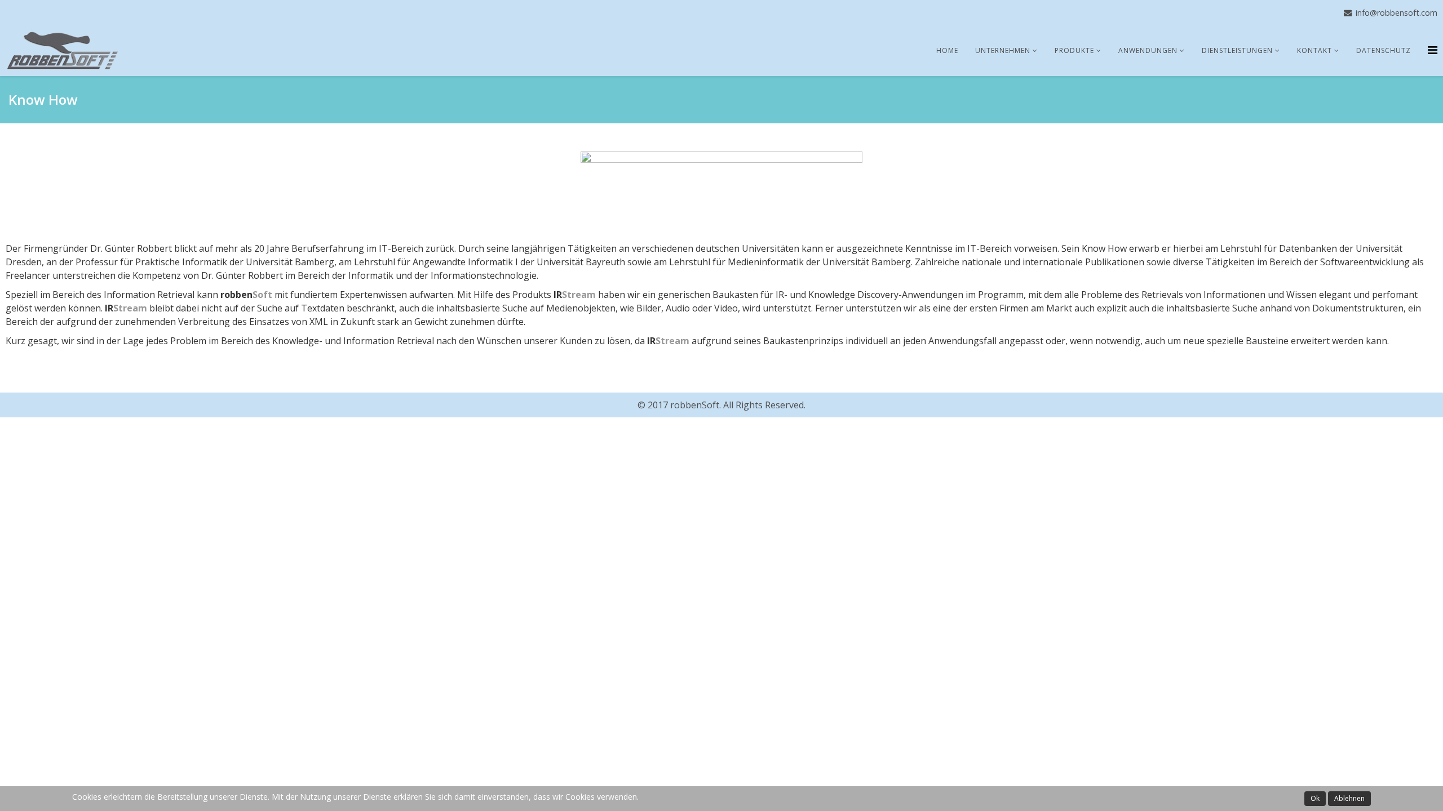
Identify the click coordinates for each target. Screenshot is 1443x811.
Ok (1315, 798)
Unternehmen (1002, 50)
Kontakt (1314, 50)
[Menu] (1432, 49)
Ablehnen (1349, 798)
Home (947, 50)
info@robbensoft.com (1396, 12)
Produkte (1074, 50)
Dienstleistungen (1237, 50)
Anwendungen (1148, 50)
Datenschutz (1383, 50)
